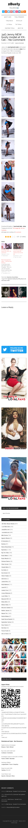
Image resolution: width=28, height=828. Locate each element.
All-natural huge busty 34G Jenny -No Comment (6, 251)
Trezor (11, 764)
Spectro (3, 776)
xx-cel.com (18, 232)
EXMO (7, 758)
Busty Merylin (5, 558)
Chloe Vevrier (4, 564)
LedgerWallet (4, 764)
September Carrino (6, 622)
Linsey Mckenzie (5, 593)
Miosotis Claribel (5, 607)
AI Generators (5, 541)
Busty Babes (15, 277)
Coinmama (10, 753)
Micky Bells (4, 602)
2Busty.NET (15, 821)
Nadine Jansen (5, 610)
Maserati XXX (5, 599)
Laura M (3, 587)
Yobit (7, 747)
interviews (4, 578)
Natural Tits (4, 613)
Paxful (3, 758)
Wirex (13, 776)
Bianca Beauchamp (6, 547)
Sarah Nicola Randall (6, 619)
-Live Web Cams (5, 526)
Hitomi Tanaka (5, 576)
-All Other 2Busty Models (8, 523)
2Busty (14, 4)
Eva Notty (3, 570)
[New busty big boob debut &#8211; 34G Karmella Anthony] (7, 266)
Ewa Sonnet (4, 573)
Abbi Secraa (4, 535)
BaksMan (12, 758)
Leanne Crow (4, 590)
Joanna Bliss (4, 581)
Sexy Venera (4, 625)
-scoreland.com (5, 532)
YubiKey (3, 770)
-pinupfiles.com (5, 529)
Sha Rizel (3, 628)
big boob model (11, 278)
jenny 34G (17, 278)
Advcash (8, 776)
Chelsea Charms (5, 561)
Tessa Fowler (5, 631)
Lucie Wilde (4, 596)
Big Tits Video (5, 552)
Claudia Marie (5, 567)
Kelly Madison (5, 584)
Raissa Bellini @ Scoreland (13, 807)
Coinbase (3, 753)
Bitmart (12, 747)
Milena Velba (4, 604)
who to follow (5, 633)
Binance (3, 747)
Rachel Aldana (5, 616)
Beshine (3, 544)
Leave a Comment (19, 43)
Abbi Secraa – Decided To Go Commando (16, 791)
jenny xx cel (23, 278)
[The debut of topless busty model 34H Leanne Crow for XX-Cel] (18, 246)
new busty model (5, 280)
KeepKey (15, 764)
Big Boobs (9, 277)
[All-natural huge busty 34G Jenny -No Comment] (6, 246)
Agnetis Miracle (5, 538)
